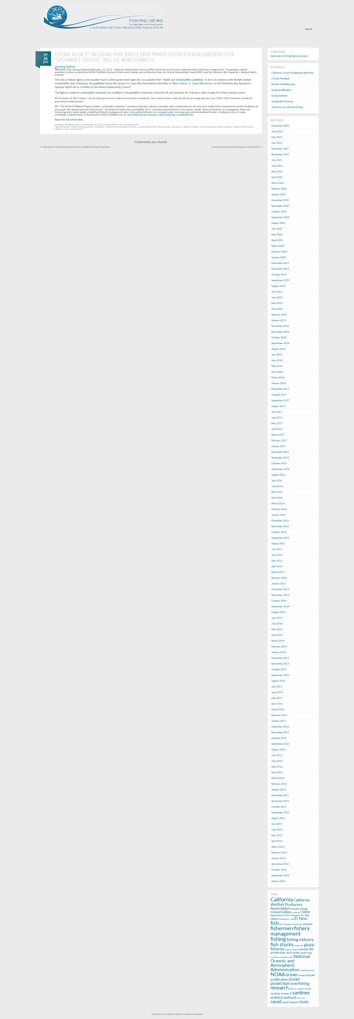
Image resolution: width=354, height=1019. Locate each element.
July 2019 (276, 292)
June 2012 (277, 761)
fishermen (65, 127)
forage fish (298, 946)
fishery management (290, 931)
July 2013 (276, 687)
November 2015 (280, 526)
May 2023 (276, 137)
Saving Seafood (279, 96)
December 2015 (280, 521)
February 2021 (279, 189)
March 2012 (277, 778)
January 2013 (278, 721)
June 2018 (277, 360)
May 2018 (276, 366)
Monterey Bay (286, 957)
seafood (290, 997)
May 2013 (276, 698)
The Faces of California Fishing (287, 107)
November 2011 (280, 801)
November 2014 (280, 595)
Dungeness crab (287, 919)
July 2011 (276, 824)
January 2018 (278, 383)
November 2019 (280, 269)
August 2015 (278, 544)
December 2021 (280, 149)
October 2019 (279, 275)
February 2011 (279, 853)
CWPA (305, 912)
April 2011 (277, 841)
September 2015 (280, 538)
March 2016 (277, 503)
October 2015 (279, 532)
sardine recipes (304, 989)
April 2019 (277, 309)
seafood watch (76, 129)
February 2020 (279, 252)
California (281, 900)
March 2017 (277, 435)
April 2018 (277, 372)
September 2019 (280, 280)
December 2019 (280, 263)
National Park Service (243, 127)
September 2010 (280, 875)
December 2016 (280, 452)
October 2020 (279, 212)
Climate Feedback (280, 79)
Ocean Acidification (281, 90)
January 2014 (278, 652)
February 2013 (279, 715)
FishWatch (99, 127)
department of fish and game (285, 915)
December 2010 (280, 864)
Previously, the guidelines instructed (96, 83)
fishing (74, 127)
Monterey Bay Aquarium (169, 127)
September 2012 (280, 744)
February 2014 (279, 647)
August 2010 (278, 881)
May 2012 (276, 767)
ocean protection (285, 981)
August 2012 (278, 750)
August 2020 (278, 223)
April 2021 (277, 177)
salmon (292, 989)
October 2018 (279, 338)
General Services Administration (121, 127)
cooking (296, 912)
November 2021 (280, 154)
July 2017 (276, 412)
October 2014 (279, 601)
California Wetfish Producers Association (290, 904)
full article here (74, 120)
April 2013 (277, 704)
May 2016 (276, 492)
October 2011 (279, 807)
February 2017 (279, 441)
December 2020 (280, 200)
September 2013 (280, 675)
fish (274, 923)
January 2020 (278, 257)
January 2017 (278, 446)
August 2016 (278, 475)
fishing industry (85, 127)
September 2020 (280, 217)
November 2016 (280, 458)
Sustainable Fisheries (282, 101)
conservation (280, 912)
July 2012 (276, 755)
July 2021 (276, 160)
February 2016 (279, 509)
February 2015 (279, 578)
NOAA (58, 129)
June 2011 (277, 830)
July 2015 (276, 549)
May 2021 (276, 172)
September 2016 (280, 469)
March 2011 (277, 847)
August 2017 (278, 406)
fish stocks (282, 944)
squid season (290, 1002)
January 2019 (278, 320)
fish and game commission (291, 924)
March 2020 (277, 246)
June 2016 (277, 486)
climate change (299, 909)
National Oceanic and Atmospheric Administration (207, 127)
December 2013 (280, 658)
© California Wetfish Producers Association (183, 1014)
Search (308, 29)
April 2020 (277, 240)
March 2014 (277, 641)
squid (275, 1001)
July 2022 (276, 143)
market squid (299, 953)
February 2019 (279, 315)
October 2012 (279, 738)
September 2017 (280, 400)
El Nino (300, 919)
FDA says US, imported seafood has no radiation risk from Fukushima (75, 147)
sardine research (281, 993)
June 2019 (277, 297)
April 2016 (277, 498)
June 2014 (277, 624)
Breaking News (72, 124)
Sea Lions (300, 998)
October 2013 (279, 669)
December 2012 (280, 727)
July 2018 (276, 355)
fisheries (308, 924)
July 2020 (276, 229)
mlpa (309, 953)
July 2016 (276, 481)
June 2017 (277, 418)
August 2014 (278, 612)
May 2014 (276, 629)
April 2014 (277, 635)
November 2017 (280, 389)
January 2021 (278, 194)
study (304, 1002)
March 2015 (277, 572)
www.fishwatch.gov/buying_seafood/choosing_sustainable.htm (160, 115)
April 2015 (277, 566)
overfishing (299, 984)
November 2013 (280, 664)
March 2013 (277, 710)
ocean (65, 129)
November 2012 (280, 732)
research (279, 988)
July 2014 (276, 618)
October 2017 (279, 395)
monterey (275, 957)
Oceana (302, 975)
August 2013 (278, 681)
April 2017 (277, 429)
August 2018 (278, 349)
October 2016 (279, 463)
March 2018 (277, 378)
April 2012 (277, 772)
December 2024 (280, 126)
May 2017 (276, 423)
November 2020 (280, 206)
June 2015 (277, 555)
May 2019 (276, 303)
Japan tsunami (291, 950)
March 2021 (277, 183)
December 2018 (280, 326)
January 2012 (278, 790)
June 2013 (277, 692)
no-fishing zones (307, 971)
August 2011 (278, 818)
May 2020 (276, 235)
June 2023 (277, 132)
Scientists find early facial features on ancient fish (236, 147)
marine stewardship (147, 127)
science (276, 997)
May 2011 (276, 835)
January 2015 (278, 584)
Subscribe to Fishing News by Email (288, 56)
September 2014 (280, 606)
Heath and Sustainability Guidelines (183, 80)
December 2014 (280, 589)
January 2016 (278, 515)
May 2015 (276, 561)
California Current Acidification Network (292, 73)
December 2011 (280, 795)
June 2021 (277, 166)
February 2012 (279, 784)
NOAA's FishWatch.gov (283, 84)
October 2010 (279, 870)
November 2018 (280, 332)
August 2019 (278, 286)
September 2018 (280, 343)
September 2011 (280, 813)
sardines (301, 993)
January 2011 (278, 858)
